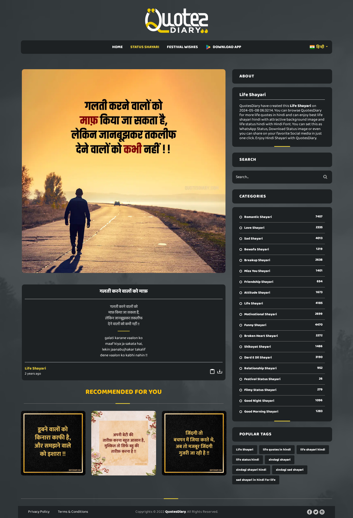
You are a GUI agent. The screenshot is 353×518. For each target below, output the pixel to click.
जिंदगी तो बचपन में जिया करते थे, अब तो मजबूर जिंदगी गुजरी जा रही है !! (194, 443)
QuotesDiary (175, 512)
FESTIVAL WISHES (182, 47)
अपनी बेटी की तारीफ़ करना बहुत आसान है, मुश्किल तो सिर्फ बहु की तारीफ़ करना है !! (123, 443)
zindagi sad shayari (290, 469)
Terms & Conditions (73, 512)
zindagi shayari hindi (251, 469)
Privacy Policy (38, 512)
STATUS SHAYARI (144, 47)
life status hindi (247, 459)
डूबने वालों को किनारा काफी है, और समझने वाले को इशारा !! (53, 443)
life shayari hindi (312, 449)
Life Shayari (35, 368)
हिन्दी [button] (320, 47)
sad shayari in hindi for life (255, 479)
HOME (117, 47)
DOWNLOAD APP (227, 47)
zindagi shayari (280, 459)
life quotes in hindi (277, 449)
